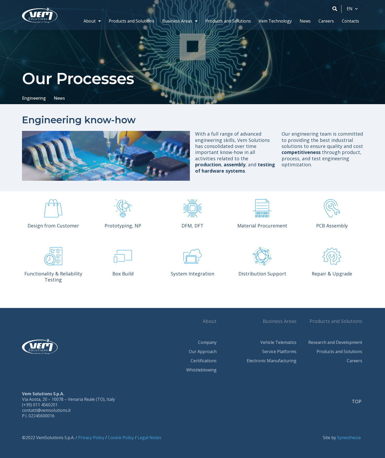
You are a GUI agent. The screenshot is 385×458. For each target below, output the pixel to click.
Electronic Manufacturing (271, 361)
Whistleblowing (201, 370)
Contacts (350, 21)
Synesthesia (349, 437)
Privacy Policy (91, 437)
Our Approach (203, 351)
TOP (356, 401)
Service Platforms (279, 351)
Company (207, 342)
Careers (326, 21)
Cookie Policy (121, 437)
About (90, 21)
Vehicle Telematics (278, 342)
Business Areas (177, 21)
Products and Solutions (131, 21)
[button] (334, 8)
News (305, 21)
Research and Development (335, 342)
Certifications (204, 361)
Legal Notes (149, 437)
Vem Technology (275, 21)
